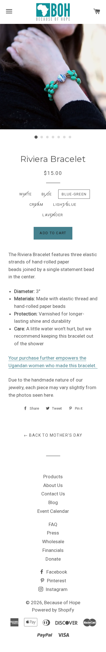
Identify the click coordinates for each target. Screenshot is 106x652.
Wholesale (53, 541)
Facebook (56, 572)
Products (53, 476)
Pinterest (56, 580)
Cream (36, 204)
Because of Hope (62, 602)
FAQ (53, 524)
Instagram (56, 589)
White (25, 194)
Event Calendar (53, 511)
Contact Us (53, 494)
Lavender (52, 215)
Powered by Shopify (53, 610)
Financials (53, 550)
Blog (53, 502)
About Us (53, 485)
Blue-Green (74, 194)
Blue (47, 194)
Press (53, 533)
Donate (53, 559)
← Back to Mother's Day (53, 435)
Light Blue (64, 204)
